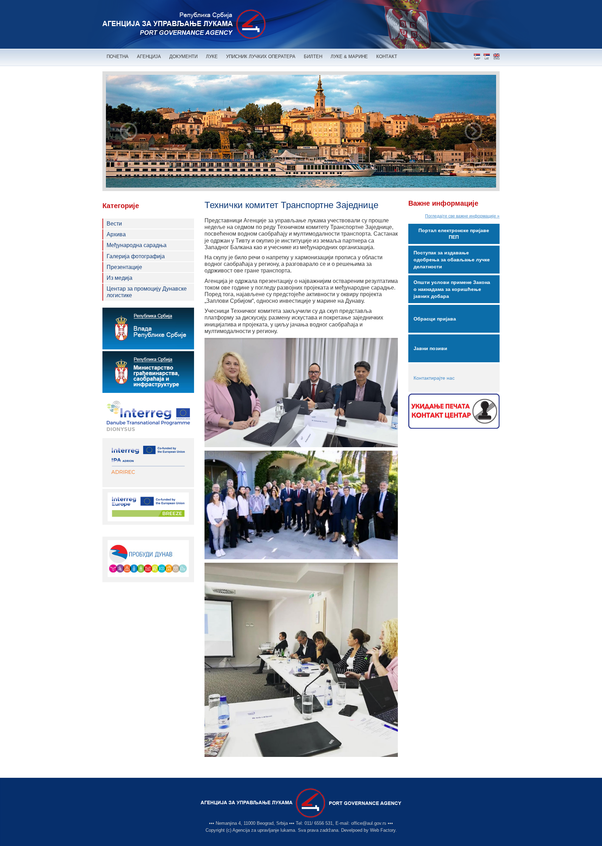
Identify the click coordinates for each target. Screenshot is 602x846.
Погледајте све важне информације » (462, 216)
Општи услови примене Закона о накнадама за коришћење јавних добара (452, 289)
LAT (487, 58)
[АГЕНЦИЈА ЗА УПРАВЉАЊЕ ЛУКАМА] (183, 24)
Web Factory (382, 830)
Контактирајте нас (434, 378)
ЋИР (477, 58)
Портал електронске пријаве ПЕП (453, 234)
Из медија (119, 278)
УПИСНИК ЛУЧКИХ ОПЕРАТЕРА (260, 56)
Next (473, 131)
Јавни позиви (430, 348)
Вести (114, 224)
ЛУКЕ (212, 56)
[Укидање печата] (454, 411)
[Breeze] (148, 506)
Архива (116, 234)
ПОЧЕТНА (118, 56)
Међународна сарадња (137, 245)
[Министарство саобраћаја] (148, 372)
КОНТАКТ (386, 56)
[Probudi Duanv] (148, 558)
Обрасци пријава (435, 319)
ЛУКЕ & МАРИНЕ (349, 56)
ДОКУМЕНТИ (183, 56)
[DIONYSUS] (148, 415)
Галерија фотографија (136, 256)
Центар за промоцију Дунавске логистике (147, 292)
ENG (497, 58)
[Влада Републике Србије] (148, 328)
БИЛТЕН (313, 56)
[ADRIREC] (148, 462)
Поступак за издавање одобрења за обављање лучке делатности (452, 259)
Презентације (124, 267)
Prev (128, 131)
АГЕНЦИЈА (149, 56)
